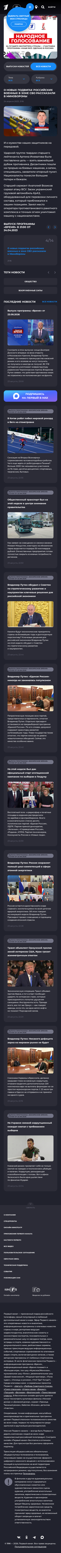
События (8, 1271)
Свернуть (30, 1208)
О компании (10, 1215)
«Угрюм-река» (29, 1389)
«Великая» (20, 1392)
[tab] (17, 66)
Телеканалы (29, 1473)
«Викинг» (41, 1389)
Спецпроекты (10, 1221)
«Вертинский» (33, 1392)
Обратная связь (11, 1259)
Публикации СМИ (12, 1278)
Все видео (8, 1246)
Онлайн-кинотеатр (13, 1227)
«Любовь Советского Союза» (38, 1386)
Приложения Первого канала (18, 1234)
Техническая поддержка (16, 1265)
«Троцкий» (9, 1392)
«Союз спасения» (12, 1389)
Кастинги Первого (12, 1240)
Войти (52, 7)
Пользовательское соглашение (19, 1253)
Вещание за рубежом (41, 1295)
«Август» (18, 1386)
